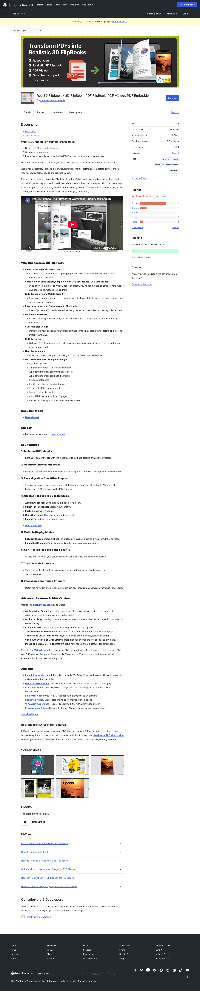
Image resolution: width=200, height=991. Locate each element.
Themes (50, 950)
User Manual (32, 417)
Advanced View (139, 178)
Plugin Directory (18, 14)
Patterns (51, 958)
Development (76, 112)
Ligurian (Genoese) (45, 974)
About (13, 945)
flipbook (174, 159)
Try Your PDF (32, 135)
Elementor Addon (34, 695)
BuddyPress (162, 958)
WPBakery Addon (34, 704)
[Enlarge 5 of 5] (85, 781)
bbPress (160, 954)
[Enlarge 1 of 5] (50, 758)
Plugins (50, 954)
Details (27, 112)
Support (87, 950)
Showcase (51, 945)
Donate (123, 954)
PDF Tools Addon (34, 687)
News (13, 950)
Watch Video (114, 471)
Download (172, 98)
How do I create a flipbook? (35, 852)
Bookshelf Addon (34, 699)
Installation (57, 112)
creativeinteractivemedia (52, 100)
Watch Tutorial (33, 525)
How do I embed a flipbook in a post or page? (44, 860)
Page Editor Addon (35, 675)
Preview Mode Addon (36, 708)
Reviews (41, 112)
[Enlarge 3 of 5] (120, 758)
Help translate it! (119, 21)
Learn (85, 945)
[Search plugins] (39, 30)
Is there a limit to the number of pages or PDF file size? (49, 869)
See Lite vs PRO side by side (36, 650)
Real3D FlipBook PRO (44, 604)
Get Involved (125, 945)
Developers (88, 954)
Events (122, 950)
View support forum (141, 257)
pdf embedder (172, 165)
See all (175, 227)
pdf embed (159, 165)
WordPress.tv (90, 958)
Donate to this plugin (142, 284)
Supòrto (175, 112)
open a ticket (58, 434)
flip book (165, 159)
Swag (123, 958)
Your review (137, 227)
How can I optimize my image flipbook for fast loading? (49, 886)
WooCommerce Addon (37, 683)
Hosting (14, 954)
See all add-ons (29, 714)
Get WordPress (187, 5)
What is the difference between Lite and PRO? (44, 843)
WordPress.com (164, 945)
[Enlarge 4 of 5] (50, 781)
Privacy (14, 958)
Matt (159, 950)
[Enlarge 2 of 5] (85, 758)
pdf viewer (173, 170)
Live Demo (30, 131)
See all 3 (175, 153)
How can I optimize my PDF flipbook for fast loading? (48, 878)
